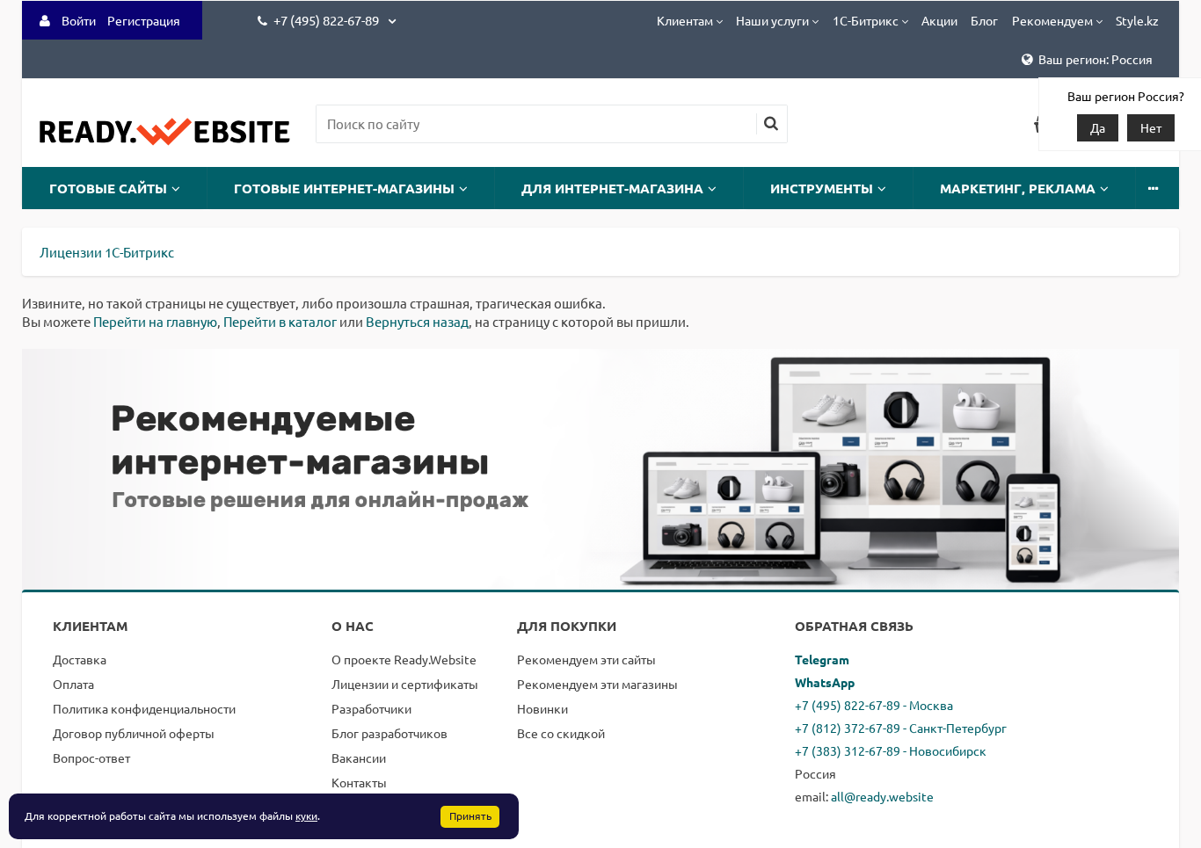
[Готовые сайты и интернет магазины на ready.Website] (165, 140)
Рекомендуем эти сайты (586, 659)
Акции (939, 20)
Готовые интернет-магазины (344, 188)
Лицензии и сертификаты (404, 684)
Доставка (79, 659)
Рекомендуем (1052, 20)
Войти (79, 20)
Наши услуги (772, 20)
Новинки (542, 708)
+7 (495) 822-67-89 (327, 19)
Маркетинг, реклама (1017, 188)
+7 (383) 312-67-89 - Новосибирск (890, 750)
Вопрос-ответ (91, 757)
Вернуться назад (417, 321)
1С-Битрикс (866, 20)
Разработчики (371, 708)
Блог (984, 20)
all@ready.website (882, 796)
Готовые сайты (108, 188)
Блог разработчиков (389, 733)
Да (1097, 127)
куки (306, 815)
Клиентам (685, 20)
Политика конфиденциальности (144, 708)
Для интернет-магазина (612, 188)
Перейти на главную (155, 321)
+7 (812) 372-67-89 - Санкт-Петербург (901, 728)
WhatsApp (825, 682)
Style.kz (1137, 20)
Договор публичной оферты (134, 733)
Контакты (359, 782)
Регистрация (143, 20)
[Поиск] (770, 123)
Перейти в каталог (280, 321)
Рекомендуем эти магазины (597, 684)
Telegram (822, 659)
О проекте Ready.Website (404, 659)
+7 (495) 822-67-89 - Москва (874, 705)
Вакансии (358, 757)
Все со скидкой (561, 733)
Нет (1150, 127)
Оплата (73, 684)
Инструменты (821, 188)
